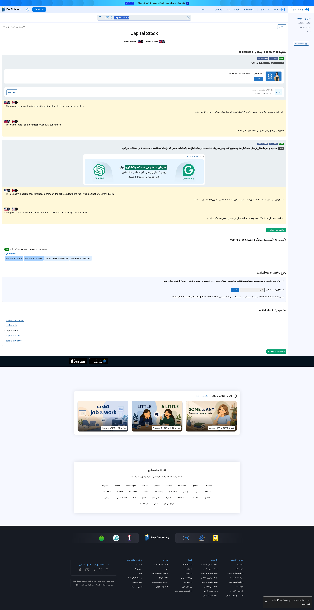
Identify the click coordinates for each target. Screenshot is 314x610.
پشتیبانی (139, 565)
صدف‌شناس (122, 497)
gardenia (196, 485)
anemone (133, 491)
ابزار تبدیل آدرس (187, 587)
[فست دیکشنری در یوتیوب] (87, 569)
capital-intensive (14, 340)
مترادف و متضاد (305, 27)
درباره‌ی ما (138, 569)
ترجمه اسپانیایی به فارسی (209, 578)
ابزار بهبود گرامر (188, 565)
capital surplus (13, 335)
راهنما (140, 573)
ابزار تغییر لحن (188, 582)
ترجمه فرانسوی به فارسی (209, 573)
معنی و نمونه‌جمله (304, 18)
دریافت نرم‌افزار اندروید (235, 573)
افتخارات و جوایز (162, 587)
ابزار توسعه (189, 573)
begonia (105, 485)
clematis (107, 491)
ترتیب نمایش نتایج (299, 43)
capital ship (11, 325)
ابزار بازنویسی (188, 569)
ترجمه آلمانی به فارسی (210, 569)
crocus (146, 491)
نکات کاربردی (163, 578)
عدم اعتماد (181, 497)
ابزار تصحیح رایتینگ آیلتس (183, 591)
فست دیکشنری (86, 581)
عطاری (207, 497)
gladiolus (173, 491)
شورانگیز (107, 497)
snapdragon (131, 485)
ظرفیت (168, 497)
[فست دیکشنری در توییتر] (100, 569)
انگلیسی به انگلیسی (304, 23)
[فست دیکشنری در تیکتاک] (80, 569)
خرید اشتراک (239, 587)
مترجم (240, 569)
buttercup (159, 491)
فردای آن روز (169, 503)
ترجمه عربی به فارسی (211, 591)
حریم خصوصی (137, 582)
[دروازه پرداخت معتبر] (215, 538)
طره (134, 497)
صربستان (155, 497)
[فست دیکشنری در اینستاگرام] (107, 569)
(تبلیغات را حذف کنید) (191, 156)
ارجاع (309, 32)
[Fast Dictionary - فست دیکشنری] (11, 9)
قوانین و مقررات (136, 587)
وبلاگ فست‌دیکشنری (160, 565)
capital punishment (15, 319)
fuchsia (209, 485)
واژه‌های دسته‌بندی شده (159, 573)
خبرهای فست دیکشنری (160, 582)
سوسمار (186, 491)
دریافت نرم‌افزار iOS (236, 578)
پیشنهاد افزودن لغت (135, 578)
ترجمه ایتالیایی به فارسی (209, 582)
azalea (120, 491)
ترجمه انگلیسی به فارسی (209, 565)
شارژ (197, 491)
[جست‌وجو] (100, 17)
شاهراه (208, 491)
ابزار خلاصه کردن (187, 578)
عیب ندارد (144, 503)
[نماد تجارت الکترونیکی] (201, 538)
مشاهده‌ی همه (202, 396)
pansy (157, 485)
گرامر (166, 569)
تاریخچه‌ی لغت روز (236, 591)
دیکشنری (240, 565)
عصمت (195, 497)
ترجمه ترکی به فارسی (210, 587)
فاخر (156, 503)
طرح (144, 497)
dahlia (117, 485)
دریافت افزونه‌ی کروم (236, 582)
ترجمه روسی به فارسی (210, 596)
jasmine (169, 485)
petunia (145, 485)
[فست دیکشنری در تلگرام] (94, 569)
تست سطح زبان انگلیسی (234, 596)
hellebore (182, 485)
